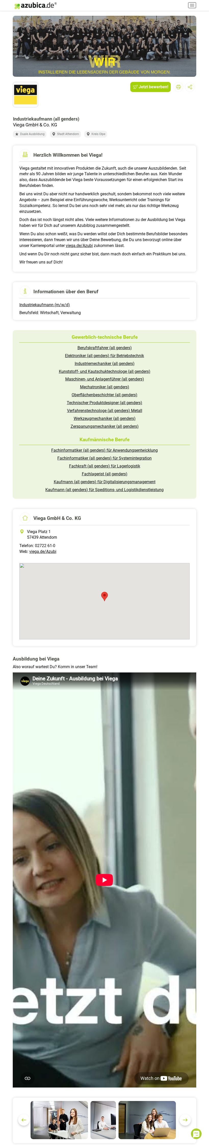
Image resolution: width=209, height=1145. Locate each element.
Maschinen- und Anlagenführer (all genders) (104, 379)
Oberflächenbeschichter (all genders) (104, 394)
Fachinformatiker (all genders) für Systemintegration (104, 458)
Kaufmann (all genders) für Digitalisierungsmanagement (104, 481)
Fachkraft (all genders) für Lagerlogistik (104, 466)
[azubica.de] (35, 5)
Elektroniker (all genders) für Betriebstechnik (104, 355)
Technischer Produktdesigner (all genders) (104, 402)
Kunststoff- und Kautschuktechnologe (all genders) (104, 371)
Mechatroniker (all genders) (104, 387)
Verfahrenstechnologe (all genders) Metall (104, 410)
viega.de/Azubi (79, 245)
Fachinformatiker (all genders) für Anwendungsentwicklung (104, 450)
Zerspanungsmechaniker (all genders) (105, 426)
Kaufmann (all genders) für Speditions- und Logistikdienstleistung (104, 489)
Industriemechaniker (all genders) (105, 363)
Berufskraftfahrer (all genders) (104, 347)
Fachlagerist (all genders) (104, 474)
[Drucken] (178, 87)
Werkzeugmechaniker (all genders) (105, 418)
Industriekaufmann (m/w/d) (44, 304)
